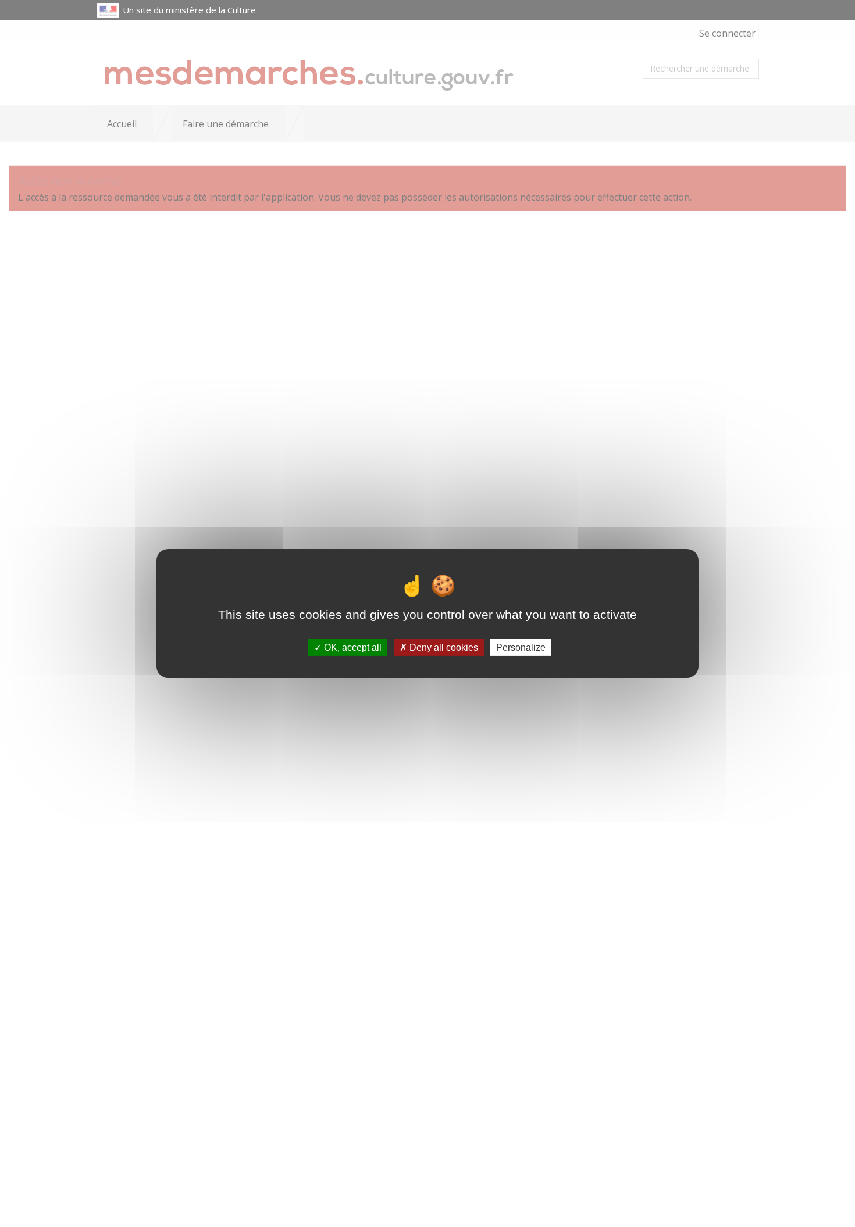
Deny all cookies (442, 647)
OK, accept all (352, 647)
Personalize (521, 647)
